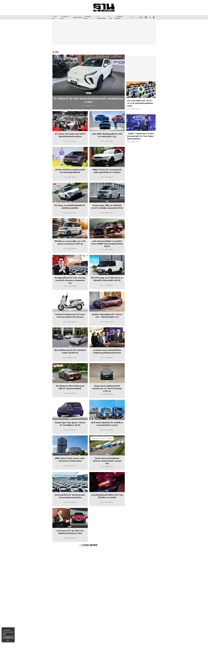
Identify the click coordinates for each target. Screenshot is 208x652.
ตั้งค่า (8, 640)
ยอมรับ (8, 637)
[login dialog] (153, 17)
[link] (88, 82)
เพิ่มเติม (4, 634)
